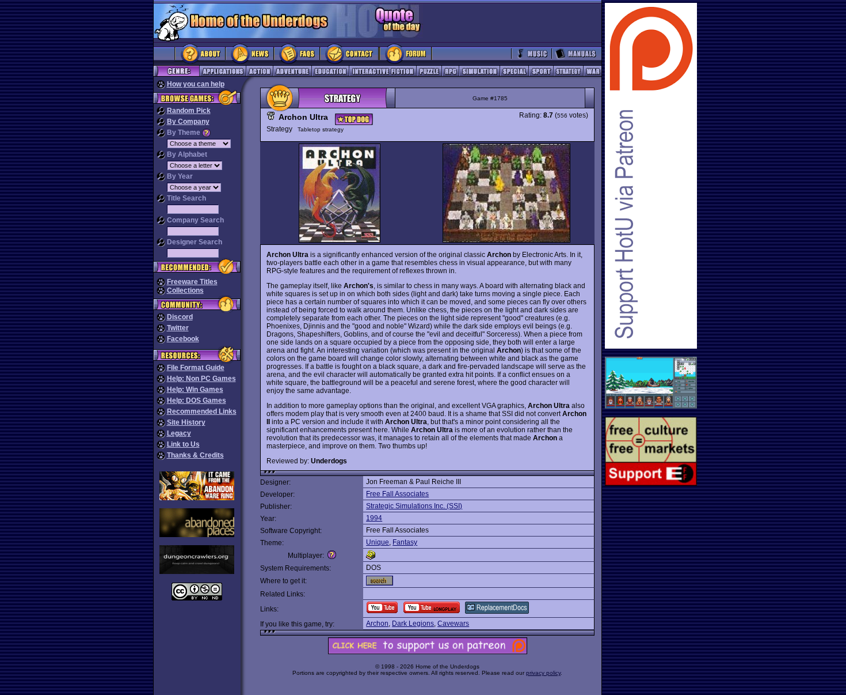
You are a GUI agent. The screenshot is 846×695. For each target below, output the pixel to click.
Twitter (178, 328)
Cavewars (453, 624)
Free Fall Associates (397, 494)
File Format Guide (195, 368)
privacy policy (543, 673)
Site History (186, 422)
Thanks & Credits (195, 455)
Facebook (183, 339)
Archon (377, 624)
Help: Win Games (195, 390)
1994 (374, 518)
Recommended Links (202, 411)
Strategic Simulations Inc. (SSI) (414, 506)
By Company (188, 122)
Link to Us (183, 444)
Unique (377, 542)
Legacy (179, 433)
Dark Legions (413, 624)
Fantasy (404, 542)
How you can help (195, 84)
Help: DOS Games (196, 400)
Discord (180, 317)
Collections (185, 290)
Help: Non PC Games (201, 379)
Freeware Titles (192, 282)
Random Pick (189, 111)
